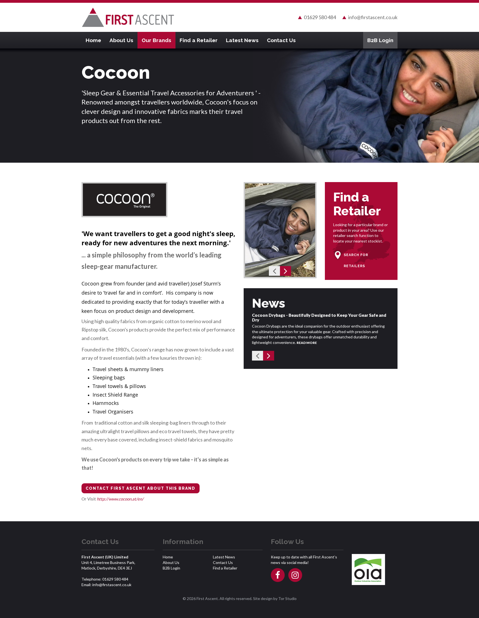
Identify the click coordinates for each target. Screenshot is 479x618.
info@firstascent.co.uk (373, 17)
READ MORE (307, 343)
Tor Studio (287, 598)
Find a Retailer (199, 40)
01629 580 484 (320, 17)
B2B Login (380, 40)
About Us (121, 40)
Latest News (242, 40)
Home (93, 40)
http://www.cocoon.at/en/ (120, 498)
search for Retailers (356, 260)
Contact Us (281, 40)
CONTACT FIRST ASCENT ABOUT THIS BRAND (140, 488)
